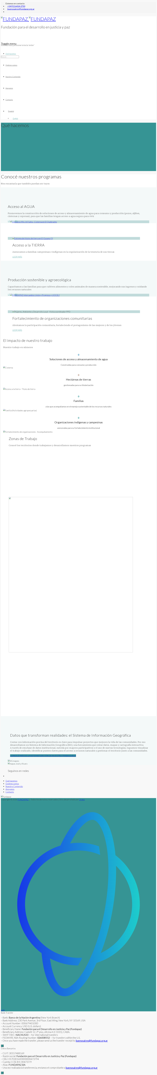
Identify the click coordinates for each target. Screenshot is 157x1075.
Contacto (9, 100)
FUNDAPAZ (23, 799)
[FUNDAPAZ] (28, 19)
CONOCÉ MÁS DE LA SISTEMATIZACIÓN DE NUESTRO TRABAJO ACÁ (43, 755)
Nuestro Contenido (13, 77)
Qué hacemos (11, 54)
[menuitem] (81, 111)
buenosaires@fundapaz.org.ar (82, 1067)
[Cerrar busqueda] (2, 68)
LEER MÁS (17, 257)
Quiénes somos (11, 65)
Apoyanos (9, 88)
